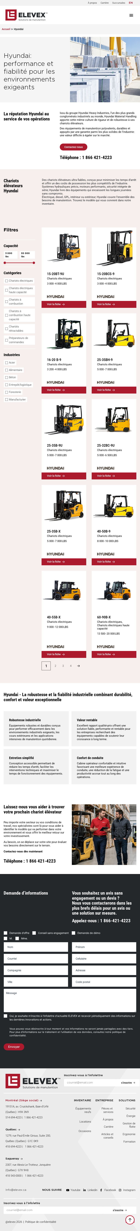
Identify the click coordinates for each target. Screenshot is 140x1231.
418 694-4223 (13, 1146)
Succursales (118, 2)
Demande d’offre (19, 932)
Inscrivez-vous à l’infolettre (83, 1075)
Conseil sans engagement (53, 932)
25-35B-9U (54, 445)
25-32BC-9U (105, 445)
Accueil (6, 29)
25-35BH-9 (105, 360)
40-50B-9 (103, 531)
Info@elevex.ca (15, 1190)
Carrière (105, 2)
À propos (92, 2)
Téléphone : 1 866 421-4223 (86, 157)
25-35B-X (54, 531)
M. (10, 938)
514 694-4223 (13, 1117)
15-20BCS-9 (105, 274)
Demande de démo (88, 932)
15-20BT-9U (55, 274)
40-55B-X (54, 617)
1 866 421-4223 (33, 1117)
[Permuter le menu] (131, 15)
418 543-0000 (13, 1175)
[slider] (4, 262)
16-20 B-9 (54, 360)
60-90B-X (104, 617)
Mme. (24, 938)
